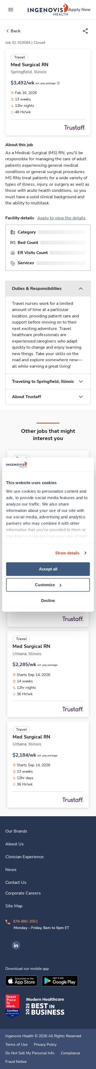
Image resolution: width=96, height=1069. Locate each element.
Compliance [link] (70, 1053)
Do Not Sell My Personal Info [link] (29, 1053)
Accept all (48, 569)
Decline (48, 600)
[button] (48, 288)
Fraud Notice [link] (15, 1062)
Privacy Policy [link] (45, 1045)
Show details (67, 553)
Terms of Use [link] (16, 1045)
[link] (48, 9)
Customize (45, 584)
